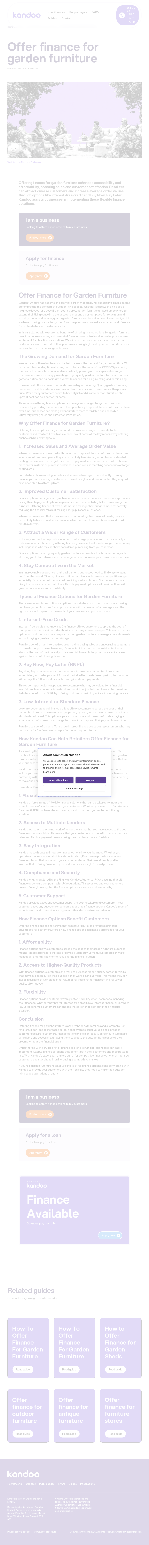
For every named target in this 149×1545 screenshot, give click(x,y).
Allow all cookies (58, 780)
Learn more (49, 771)
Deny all (90, 780)
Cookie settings (74, 788)
